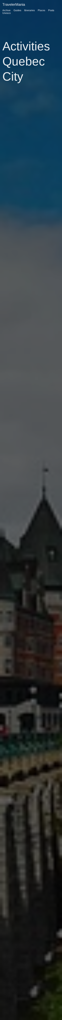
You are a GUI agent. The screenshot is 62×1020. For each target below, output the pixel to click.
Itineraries (29, 10)
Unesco (6, 13)
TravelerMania (13, 4)
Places (41, 10)
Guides (17, 10)
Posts (51, 10)
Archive (6, 10)
